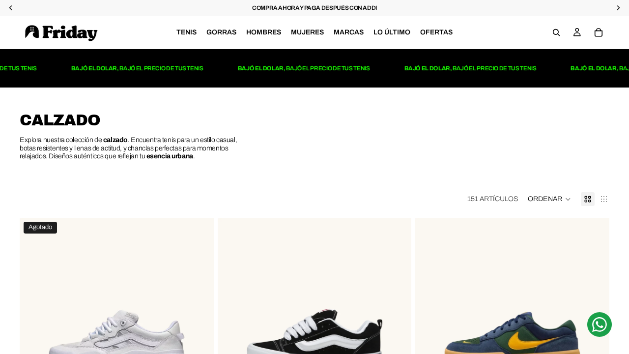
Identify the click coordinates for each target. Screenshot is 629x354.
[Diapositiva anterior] (34, 339)
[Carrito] (598, 32)
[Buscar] (556, 32)
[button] (549, 199)
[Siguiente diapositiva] (199, 339)
